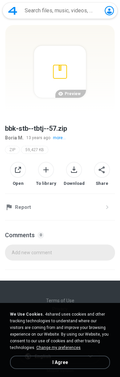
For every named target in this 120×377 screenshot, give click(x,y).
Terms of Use (60, 300)
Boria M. (14, 137)
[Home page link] (13, 11)
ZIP (12, 149)
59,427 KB (34, 149)
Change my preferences (58, 347)
